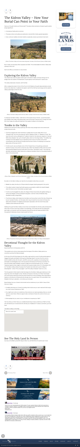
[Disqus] (28, 416)
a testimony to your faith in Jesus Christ (40, 282)
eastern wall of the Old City (30, 88)
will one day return (27, 277)
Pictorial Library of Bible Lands (43, 61)
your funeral (18, 287)
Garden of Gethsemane (18, 79)
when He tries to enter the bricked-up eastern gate (19, 189)
